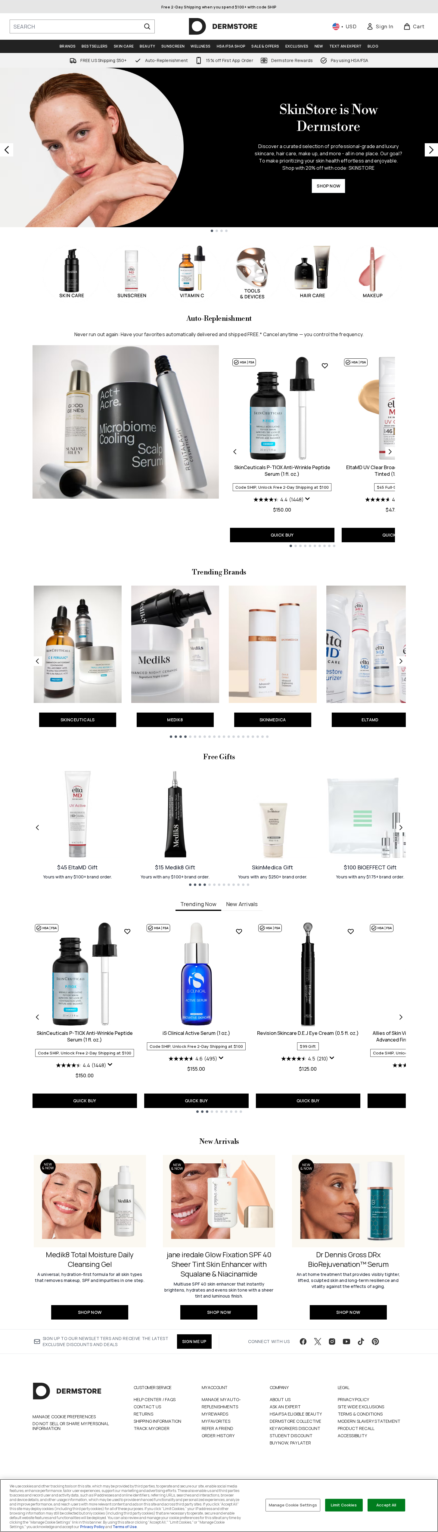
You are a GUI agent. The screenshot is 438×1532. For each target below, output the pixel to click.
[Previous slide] (6, 149)
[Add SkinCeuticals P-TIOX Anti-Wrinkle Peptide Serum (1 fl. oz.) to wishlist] (325, 365)
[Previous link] (37, 661)
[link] (380, 26)
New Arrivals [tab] (242, 904)
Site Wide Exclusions (361, 1407)
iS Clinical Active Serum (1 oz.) (196, 1033)
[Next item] (401, 1017)
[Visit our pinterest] (375, 1341)
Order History (218, 1435)
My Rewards (215, 1414)
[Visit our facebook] (303, 1341)
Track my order (152, 1428)
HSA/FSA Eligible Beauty (296, 1414)
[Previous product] (235, 452)
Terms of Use (125, 1526)
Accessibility (352, 1435)
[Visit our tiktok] (361, 1341)
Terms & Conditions (360, 1414)
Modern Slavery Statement (369, 1421)
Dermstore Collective (296, 1421)
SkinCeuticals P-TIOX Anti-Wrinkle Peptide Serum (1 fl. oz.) (282, 470)
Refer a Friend (218, 1428)
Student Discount (291, 1435)
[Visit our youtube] (346, 1341)
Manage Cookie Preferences (64, 1416)
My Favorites (216, 1421)
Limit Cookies (344, 1505)
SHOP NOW (328, 186)
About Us (280, 1399)
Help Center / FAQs (155, 1399)
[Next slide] (431, 149)
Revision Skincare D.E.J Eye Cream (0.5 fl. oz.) (308, 1033)
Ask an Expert (285, 1407)
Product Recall (356, 1428)
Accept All (386, 1505)
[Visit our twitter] (317, 1341)
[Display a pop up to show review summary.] (308, 499)
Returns (143, 1414)
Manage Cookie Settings (293, 1505)
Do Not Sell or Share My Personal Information (71, 1426)
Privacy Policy (353, 1399)
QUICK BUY (282, 535)
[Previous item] (37, 1017)
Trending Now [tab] (198, 904)
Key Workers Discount (295, 1428)
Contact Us (147, 1407)
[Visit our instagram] (332, 1341)
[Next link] (401, 661)
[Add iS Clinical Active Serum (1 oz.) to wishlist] (239, 931)
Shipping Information (158, 1421)
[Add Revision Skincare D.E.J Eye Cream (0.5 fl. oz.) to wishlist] (350, 931)
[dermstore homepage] (223, 26)
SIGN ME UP (194, 1341)
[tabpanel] (219, 1017)
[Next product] (390, 452)
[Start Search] (147, 26)
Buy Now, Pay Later (290, 1443)
